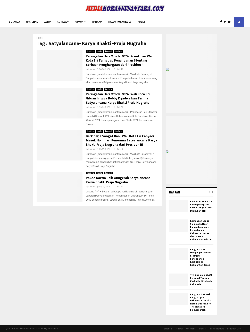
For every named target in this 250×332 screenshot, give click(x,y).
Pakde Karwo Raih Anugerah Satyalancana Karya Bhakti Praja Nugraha (118, 180)
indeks (99, 51)
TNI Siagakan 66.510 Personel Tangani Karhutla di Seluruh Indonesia (201, 279)
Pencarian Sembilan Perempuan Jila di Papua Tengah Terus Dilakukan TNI (201, 206)
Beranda (14, 21)
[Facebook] (221, 22)
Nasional (32, 21)
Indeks (141, 21)
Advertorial (191, 329)
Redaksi (179, 329)
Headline (90, 51)
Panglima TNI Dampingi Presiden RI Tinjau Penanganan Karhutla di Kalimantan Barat (200, 257)
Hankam (97, 21)
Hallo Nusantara (119, 21)
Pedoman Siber (234, 329)
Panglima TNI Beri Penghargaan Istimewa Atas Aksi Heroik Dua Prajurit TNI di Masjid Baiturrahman (201, 302)
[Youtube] (230, 22)
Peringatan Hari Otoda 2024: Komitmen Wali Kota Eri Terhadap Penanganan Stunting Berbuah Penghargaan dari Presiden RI (119, 60)
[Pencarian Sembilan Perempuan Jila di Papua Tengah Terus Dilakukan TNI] (178, 206)
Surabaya (63, 21)
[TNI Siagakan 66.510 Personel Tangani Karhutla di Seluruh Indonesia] (178, 280)
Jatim (47, 21)
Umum (79, 21)
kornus (91, 69)
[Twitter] (225, 22)
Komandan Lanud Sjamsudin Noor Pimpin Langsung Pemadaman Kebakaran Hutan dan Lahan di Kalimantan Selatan (201, 230)
